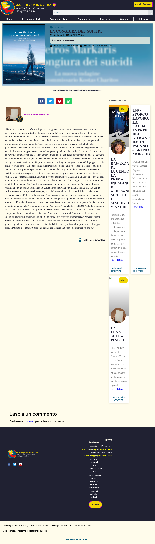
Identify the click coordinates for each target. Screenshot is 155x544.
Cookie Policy (9, 531)
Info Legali (8, 525)
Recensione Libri (31, 19)
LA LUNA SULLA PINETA (118, 334)
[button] (54, 5)
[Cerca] (150, 12)
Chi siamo (143, 19)
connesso (29, 421)
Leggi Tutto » (117, 259)
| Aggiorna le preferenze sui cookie (33, 531)
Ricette (103, 19)
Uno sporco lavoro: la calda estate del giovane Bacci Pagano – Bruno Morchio (142, 131)
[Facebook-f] (9, 464)
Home (9, 19)
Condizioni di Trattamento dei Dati (74, 525)
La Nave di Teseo (70, 45)
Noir (63, 27)
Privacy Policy (21, 525)
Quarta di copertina (64, 40)
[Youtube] (20, 464)
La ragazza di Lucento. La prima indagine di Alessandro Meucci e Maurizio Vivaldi (123, 182)
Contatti (124, 19)
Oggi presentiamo (59, 19)
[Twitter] (14, 464)
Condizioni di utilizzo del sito (43, 525)
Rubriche (82, 19)
